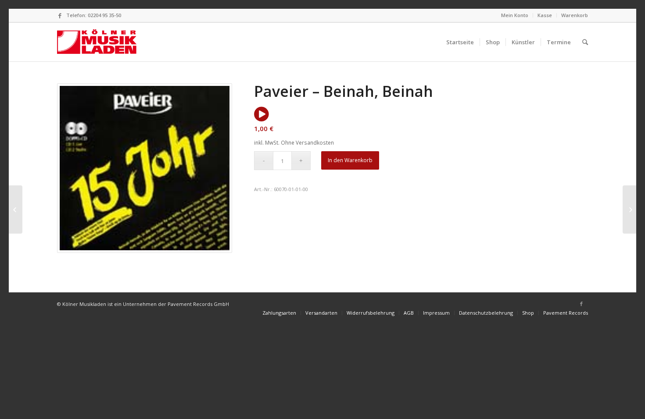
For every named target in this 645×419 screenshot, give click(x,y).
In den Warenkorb (350, 160)
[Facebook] (59, 15)
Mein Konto (514, 15)
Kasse (545, 15)
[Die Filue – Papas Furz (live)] (15, 209)
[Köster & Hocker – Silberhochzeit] (629, 209)
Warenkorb (574, 15)
